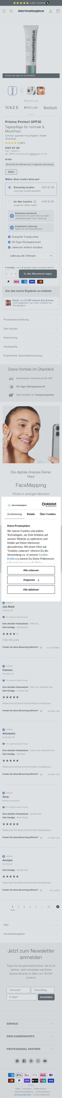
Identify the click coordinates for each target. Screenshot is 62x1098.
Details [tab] (31, 514)
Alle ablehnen (31, 589)
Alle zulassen (31, 570)
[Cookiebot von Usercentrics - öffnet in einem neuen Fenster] (43, 505)
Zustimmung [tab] (14, 514)
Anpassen (29, 579)
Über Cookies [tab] (48, 514)
